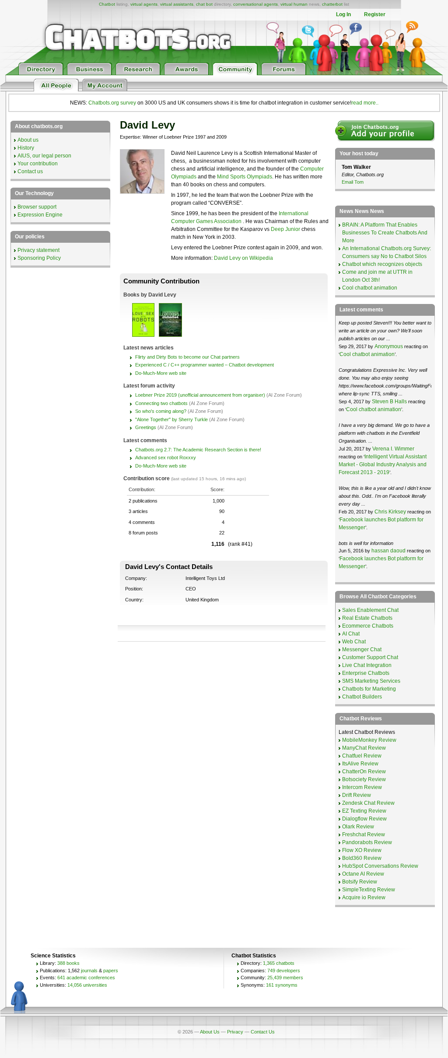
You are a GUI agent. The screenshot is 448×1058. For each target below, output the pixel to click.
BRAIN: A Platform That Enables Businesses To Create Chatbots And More (384, 233)
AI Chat (351, 634)
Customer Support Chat (370, 657)
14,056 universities (87, 985)
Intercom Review (362, 787)
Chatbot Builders (362, 697)
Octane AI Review (363, 874)
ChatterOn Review (364, 771)
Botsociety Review (364, 779)
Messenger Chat (362, 649)
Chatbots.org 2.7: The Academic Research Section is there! (198, 449)
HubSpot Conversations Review (380, 866)
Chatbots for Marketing (369, 689)
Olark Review (358, 827)
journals (89, 970)
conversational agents (255, 4)
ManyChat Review (364, 748)
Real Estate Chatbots (367, 618)
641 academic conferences (86, 977)
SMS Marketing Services (371, 681)
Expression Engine (40, 215)
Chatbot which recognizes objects (382, 264)
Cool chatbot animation (369, 288)
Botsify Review (359, 882)
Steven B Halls (389, 401)
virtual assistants (176, 4)
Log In (343, 14)
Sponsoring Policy (39, 258)
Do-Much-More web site (160, 373)
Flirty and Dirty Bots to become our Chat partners (187, 357)
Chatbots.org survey (112, 103)
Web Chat (354, 642)
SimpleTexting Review (368, 890)
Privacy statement (39, 250)
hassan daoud (388, 551)
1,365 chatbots (278, 963)
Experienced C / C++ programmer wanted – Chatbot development (204, 364)
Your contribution (38, 164)
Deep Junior (285, 229)
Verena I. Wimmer (393, 449)
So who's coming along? (160, 411)
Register (374, 14)
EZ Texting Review (364, 811)
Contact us (30, 171)
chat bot (204, 4)
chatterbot (332, 4)
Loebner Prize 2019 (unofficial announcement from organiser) (200, 395)
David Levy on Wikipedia (243, 258)
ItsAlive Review (360, 764)
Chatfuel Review (362, 756)
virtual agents (144, 4)
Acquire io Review (363, 897)
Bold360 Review (362, 858)
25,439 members (285, 977)
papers (110, 970)
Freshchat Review (363, 834)
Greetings (145, 427)
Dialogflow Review (364, 819)
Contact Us (263, 1031)
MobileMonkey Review (369, 740)
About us (28, 140)
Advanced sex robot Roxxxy (165, 457)
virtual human (294, 4)
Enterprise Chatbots (365, 673)
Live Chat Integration (367, 665)
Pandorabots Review (367, 842)
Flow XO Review (362, 850)
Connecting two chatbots (161, 403)
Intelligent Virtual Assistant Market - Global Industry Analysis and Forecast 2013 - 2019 (383, 464)
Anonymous (388, 346)
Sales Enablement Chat (370, 610)
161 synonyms (282, 985)
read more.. (364, 103)
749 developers (283, 970)
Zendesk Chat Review (368, 803)
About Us (210, 1031)
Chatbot (107, 4)
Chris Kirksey (390, 512)
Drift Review (356, 795)
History (26, 148)
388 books (68, 963)
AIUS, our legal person (44, 156)
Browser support (37, 207)
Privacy (235, 1031)
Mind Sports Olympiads (244, 177)
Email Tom (353, 182)
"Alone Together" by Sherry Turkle (171, 419)
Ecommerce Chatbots (367, 626)
